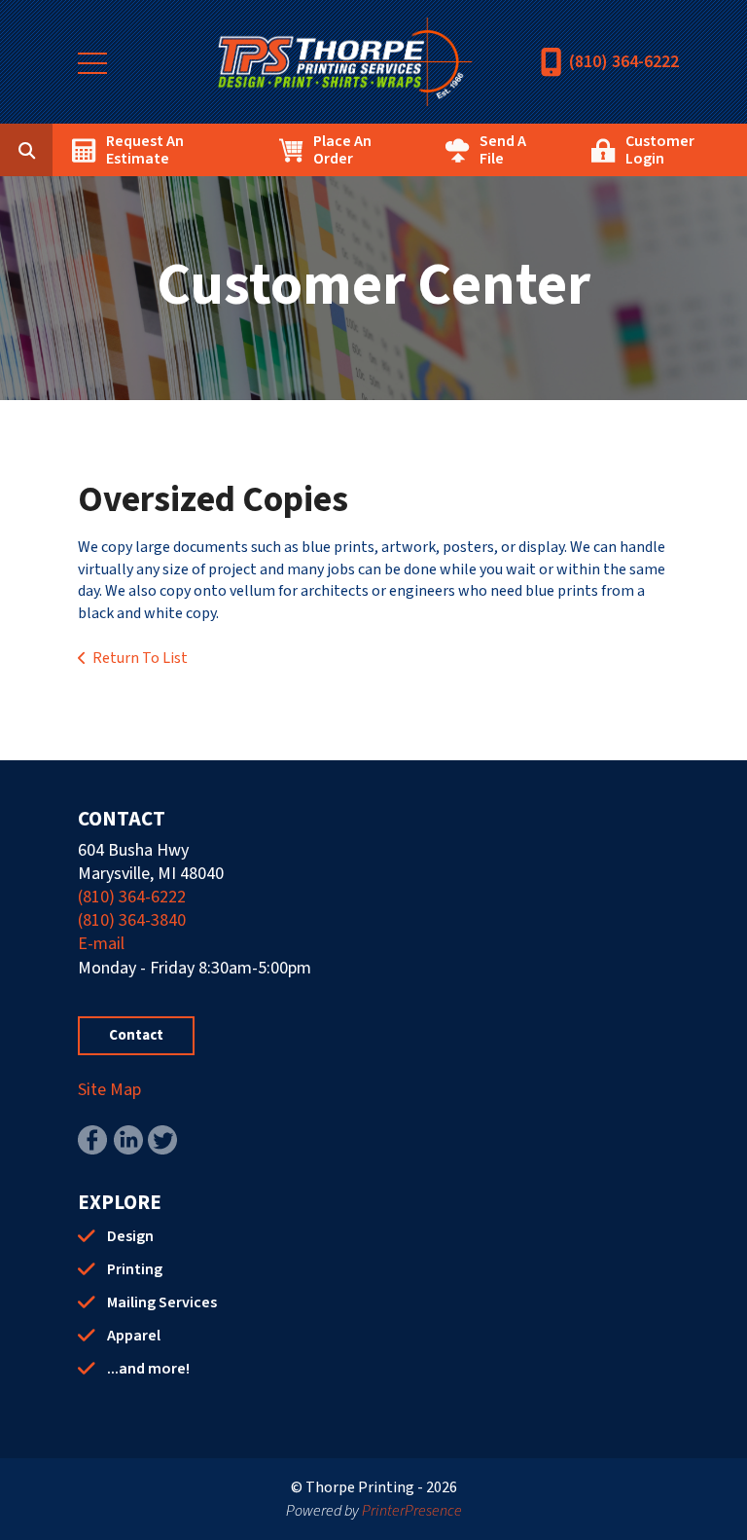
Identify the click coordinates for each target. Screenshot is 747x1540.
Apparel (133, 1335)
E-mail (101, 944)
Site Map (109, 1090)
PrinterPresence (412, 1511)
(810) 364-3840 (132, 920)
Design (130, 1236)
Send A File (503, 149)
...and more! (148, 1368)
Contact (136, 1035)
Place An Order (342, 149)
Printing (134, 1269)
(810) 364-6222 (624, 62)
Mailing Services (162, 1302)
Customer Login (659, 149)
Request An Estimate (145, 149)
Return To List (140, 658)
